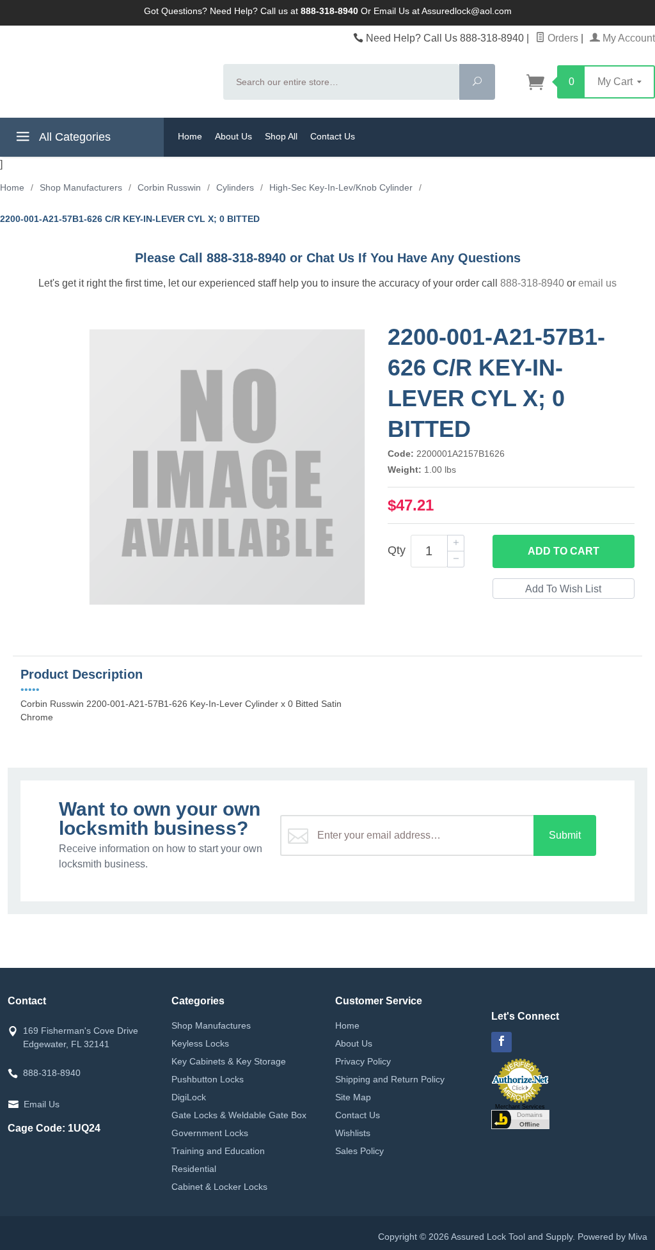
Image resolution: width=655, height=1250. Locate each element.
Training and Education (218, 1151)
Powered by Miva (612, 1236)
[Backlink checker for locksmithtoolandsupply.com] (520, 1119)
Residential (193, 1169)
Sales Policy (359, 1151)
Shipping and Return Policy (390, 1079)
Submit (565, 835)
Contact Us (332, 136)
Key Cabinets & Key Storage (228, 1061)
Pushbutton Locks (207, 1079)
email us (597, 283)
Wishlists (352, 1133)
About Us (233, 136)
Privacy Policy (363, 1061)
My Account (627, 38)
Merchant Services (520, 1107)
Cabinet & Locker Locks (219, 1187)
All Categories (73, 137)
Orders (561, 38)
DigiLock (188, 1097)
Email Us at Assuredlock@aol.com (443, 11)
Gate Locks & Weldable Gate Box (238, 1115)
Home (190, 136)
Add (563, 551)
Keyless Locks (200, 1043)
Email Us (41, 1104)
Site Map (353, 1097)
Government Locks (209, 1133)
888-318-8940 (532, 283)
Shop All (281, 136)
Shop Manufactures (211, 1025)
